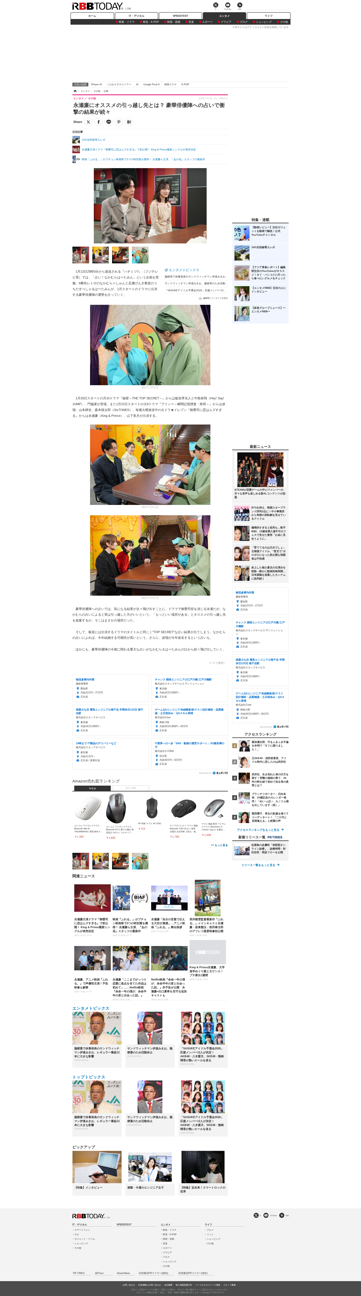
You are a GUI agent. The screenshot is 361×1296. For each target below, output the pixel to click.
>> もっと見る (219, 845)
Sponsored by (205, 773)
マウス (92, 788)
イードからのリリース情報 (207, 1285)
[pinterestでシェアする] (119, 122)
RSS (287, 1215)
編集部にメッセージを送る (215, 298)
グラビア (226, 21)
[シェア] (98, 122)
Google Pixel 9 (151, 84)
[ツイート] (88, 122)
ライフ (269, 15)
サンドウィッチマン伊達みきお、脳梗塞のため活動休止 (198, 283)
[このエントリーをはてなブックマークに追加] (129, 122)
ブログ (244, 21)
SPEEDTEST (180, 15)
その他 (284, 21)
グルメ (210, 1230)
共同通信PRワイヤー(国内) (153, 1273)
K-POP (185, 84)
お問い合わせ (129, 1285)
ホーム (92, 15)
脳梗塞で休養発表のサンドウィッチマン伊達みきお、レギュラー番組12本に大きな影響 (216, 276)
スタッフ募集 (229, 1285)
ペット (210, 1234)
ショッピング (264, 21)
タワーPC (130, 788)
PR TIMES (79, 1273)
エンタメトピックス (184, 270)
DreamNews (123, 1273)
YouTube (273, 1215)
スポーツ (207, 21)
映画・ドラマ (127, 21)
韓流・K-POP (151, 21)
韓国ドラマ (170, 84)
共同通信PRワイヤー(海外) (193, 1273)
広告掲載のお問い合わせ (149, 1285)
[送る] (109, 122)
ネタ (76, 1234)
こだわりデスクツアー (119, 84)
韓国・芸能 (173, 21)
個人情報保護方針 (184, 1285)
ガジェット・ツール (84, 1239)
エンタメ (224, 15)
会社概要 (168, 1285)
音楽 (191, 21)
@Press (99, 1273)
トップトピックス (88, 1077)
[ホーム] (74, 91)
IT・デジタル (136, 15)
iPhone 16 (96, 84)
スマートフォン (82, 1230)
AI (137, 84)
